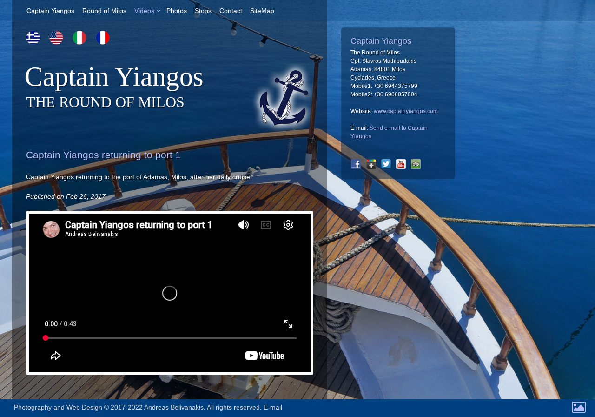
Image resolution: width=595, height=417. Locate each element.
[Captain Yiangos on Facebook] (355, 164)
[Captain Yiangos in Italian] (79, 38)
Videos (144, 10)
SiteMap (262, 10)
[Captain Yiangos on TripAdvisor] (416, 164)
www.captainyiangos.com (406, 111)
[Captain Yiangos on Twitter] (386, 164)
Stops (203, 10)
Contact (230, 10)
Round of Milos (104, 10)
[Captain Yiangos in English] (56, 38)
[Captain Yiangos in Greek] (33, 38)
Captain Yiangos (50, 10)
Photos (176, 10)
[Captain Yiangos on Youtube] (401, 164)
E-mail (273, 407)
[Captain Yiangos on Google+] (371, 164)
